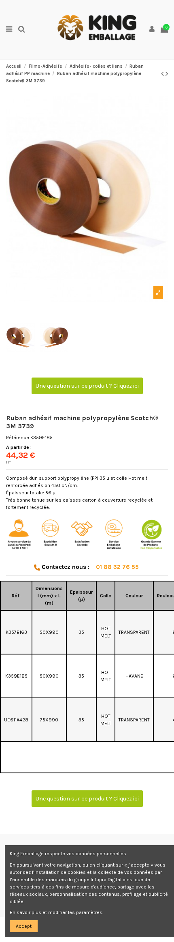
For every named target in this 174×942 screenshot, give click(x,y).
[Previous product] (163, 73)
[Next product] (167, 73)
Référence (17, 437)
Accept (24, 926)
